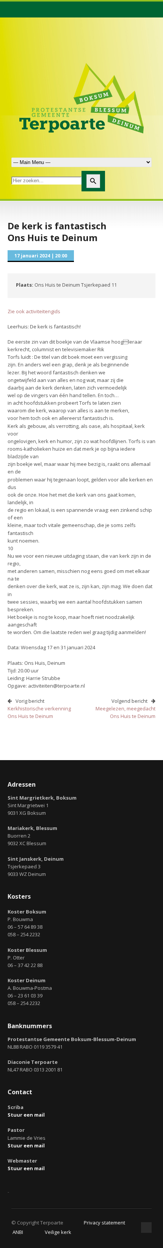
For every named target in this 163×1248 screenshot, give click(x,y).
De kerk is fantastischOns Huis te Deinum (57, 231)
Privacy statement (104, 1222)
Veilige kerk (58, 1232)
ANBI (18, 1232)
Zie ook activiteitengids (34, 311)
